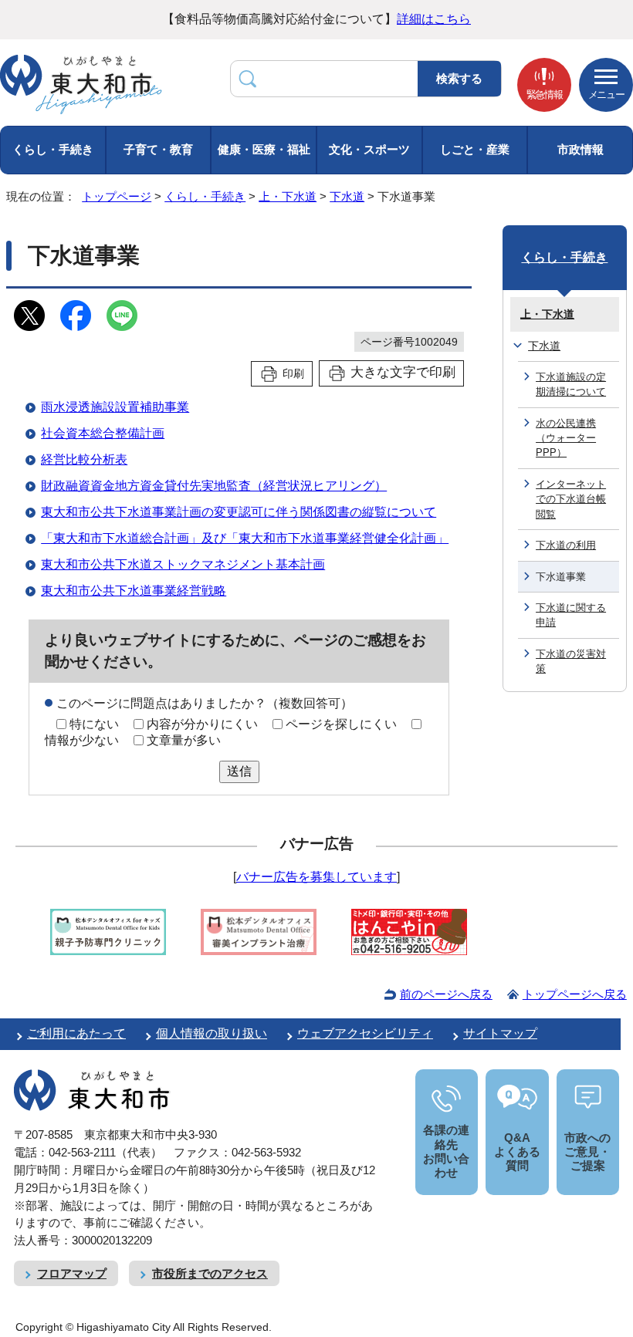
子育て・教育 (158, 149)
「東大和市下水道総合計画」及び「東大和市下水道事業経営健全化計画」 (245, 538)
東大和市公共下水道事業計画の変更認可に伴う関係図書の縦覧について (238, 511)
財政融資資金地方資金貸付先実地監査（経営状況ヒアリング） (214, 485)
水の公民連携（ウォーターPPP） (566, 438)
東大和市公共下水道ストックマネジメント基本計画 (183, 564)
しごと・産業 (474, 149)
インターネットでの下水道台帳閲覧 (571, 499)
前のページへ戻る (446, 994)
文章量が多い (184, 740)
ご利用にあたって (76, 1033)
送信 (239, 771)
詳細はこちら (434, 18)
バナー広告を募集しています (316, 876)
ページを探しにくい (341, 724)
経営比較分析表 (84, 459)
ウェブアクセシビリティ (365, 1033)
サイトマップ (500, 1033)
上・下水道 (287, 196)
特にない (94, 724)
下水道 (347, 196)
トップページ (116, 196)
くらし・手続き (52, 149)
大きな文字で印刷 (402, 372)
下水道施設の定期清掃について (571, 384)
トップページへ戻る (575, 994)
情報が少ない (82, 740)
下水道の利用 (566, 545)
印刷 (293, 373)
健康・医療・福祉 (264, 149)
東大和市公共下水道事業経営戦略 (133, 590)
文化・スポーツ (369, 149)
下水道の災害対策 (571, 661)
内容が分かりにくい (202, 724)
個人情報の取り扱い (211, 1033)
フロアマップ (72, 1273)
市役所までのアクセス (210, 1273)
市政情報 (580, 149)
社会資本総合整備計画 (102, 433)
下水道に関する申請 (571, 615)
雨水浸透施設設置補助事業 (115, 407)
